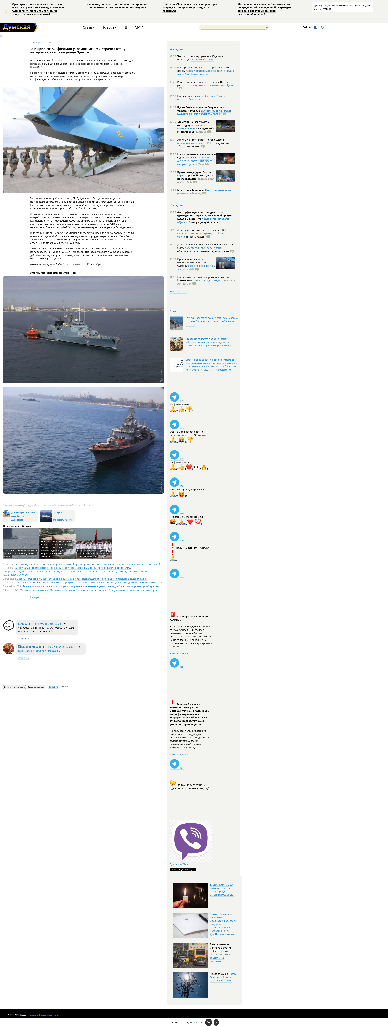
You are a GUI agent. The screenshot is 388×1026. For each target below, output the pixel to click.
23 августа (176, 205)
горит (181, 175)
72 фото (68, 520)
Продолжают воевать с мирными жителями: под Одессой (192, 262)
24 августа (176, 49)
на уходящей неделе (205, 222)
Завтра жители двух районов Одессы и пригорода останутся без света (222, 889)
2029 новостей (17, 520)
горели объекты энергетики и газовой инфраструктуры (195, 161)
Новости (109, 27)
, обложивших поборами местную (203, 249)
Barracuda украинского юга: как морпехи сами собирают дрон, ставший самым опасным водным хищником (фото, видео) (87, 564)
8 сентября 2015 (38, 42)
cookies (198, 1022)
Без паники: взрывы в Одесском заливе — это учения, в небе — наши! (21, 553)
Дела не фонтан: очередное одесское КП (201, 230)
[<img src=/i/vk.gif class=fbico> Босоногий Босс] (8, 653)
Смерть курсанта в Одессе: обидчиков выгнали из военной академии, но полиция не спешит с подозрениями (81, 578)
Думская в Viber (179, 864)
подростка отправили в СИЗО (194, 143)
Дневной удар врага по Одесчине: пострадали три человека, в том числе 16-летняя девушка (117, 5)
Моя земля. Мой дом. (191, 190)
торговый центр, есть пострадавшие (195, 179)
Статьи (89, 27)
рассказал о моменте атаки (191, 126)
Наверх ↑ (35, 597)
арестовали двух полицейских (204, 248)
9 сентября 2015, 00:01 (61, 647)
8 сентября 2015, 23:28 (47, 624)
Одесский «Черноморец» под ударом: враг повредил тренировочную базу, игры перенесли (189, 7)
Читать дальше (179, 653)
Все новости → (178, 291)
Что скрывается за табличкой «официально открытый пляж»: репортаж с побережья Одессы (212, 321)
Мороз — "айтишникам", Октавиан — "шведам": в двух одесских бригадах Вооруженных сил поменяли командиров (88, 590)
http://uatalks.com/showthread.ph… (39, 650)
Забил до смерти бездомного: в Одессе (200, 139)
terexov (22, 624)
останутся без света (202, 59)
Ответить (23, 638)
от (195, 236)
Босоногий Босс (31, 647)
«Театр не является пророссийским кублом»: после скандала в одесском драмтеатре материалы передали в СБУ (209, 342)
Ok (208, 1022)
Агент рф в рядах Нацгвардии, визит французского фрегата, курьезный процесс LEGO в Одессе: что (205, 215)
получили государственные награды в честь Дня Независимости (205, 72)
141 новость (58, 520)
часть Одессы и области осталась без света (201, 97)
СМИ (139, 27)
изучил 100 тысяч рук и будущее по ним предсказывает (204, 112)
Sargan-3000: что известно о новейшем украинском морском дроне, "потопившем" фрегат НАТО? (73, 567)
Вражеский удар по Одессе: (194, 172)
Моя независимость (218, 190)
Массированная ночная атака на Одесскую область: (196, 156)
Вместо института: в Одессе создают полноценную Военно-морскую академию (93, 553)
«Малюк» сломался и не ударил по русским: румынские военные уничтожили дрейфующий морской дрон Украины (90, 586)
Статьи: (174, 311)
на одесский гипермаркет (195, 130)
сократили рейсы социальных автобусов (209, 85)
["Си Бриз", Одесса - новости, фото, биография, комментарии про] (46, 521)
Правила (53, 686)
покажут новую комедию (207, 280)
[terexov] (8, 630)
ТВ (125, 27)
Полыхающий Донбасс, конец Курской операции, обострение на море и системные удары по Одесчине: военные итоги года (89, 582)
